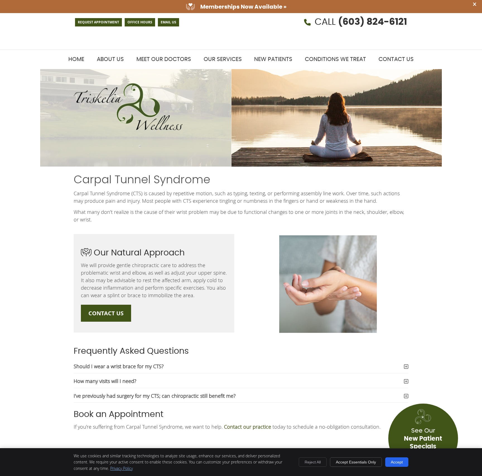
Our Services (223, 59)
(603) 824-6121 (372, 22)
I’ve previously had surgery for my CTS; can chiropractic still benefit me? (155, 395)
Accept (397, 462)
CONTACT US (106, 313)
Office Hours (139, 22)
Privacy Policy (121, 468)
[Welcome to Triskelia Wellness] (128, 128)
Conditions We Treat (335, 59)
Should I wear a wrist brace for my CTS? (119, 366)
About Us (110, 59)
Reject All (313, 462)
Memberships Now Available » (243, 7)
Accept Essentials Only (356, 462)
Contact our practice (247, 426)
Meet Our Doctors (163, 59)
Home (76, 59)
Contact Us (396, 59)
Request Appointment (98, 22)
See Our (423, 444)
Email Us (168, 22)
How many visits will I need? (105, 381)
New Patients (273, 59)
